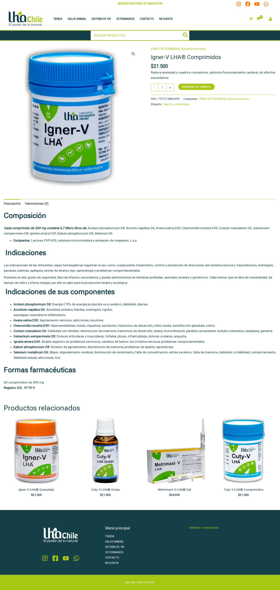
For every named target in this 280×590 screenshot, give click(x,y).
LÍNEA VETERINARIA (165, 49)
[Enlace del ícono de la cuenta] (270, 19)
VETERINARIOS (125, 18)
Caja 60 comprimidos (176, 104)
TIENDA (57, 18)
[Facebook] (247, 4)
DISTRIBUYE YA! (101, 18)
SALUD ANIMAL (77, 18)
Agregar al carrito (196, 86)
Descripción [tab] (12, 203)
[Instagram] (238, 4)
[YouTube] (257, 4)
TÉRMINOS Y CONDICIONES (204, 527)
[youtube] (66, 558)
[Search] (185, 35)
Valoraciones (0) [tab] (37, 203)
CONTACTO (147, 18)
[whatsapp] (76, 558)
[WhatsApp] (266, 4)
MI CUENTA (166, 18)
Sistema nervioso (193, 49)
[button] (133, 53)
